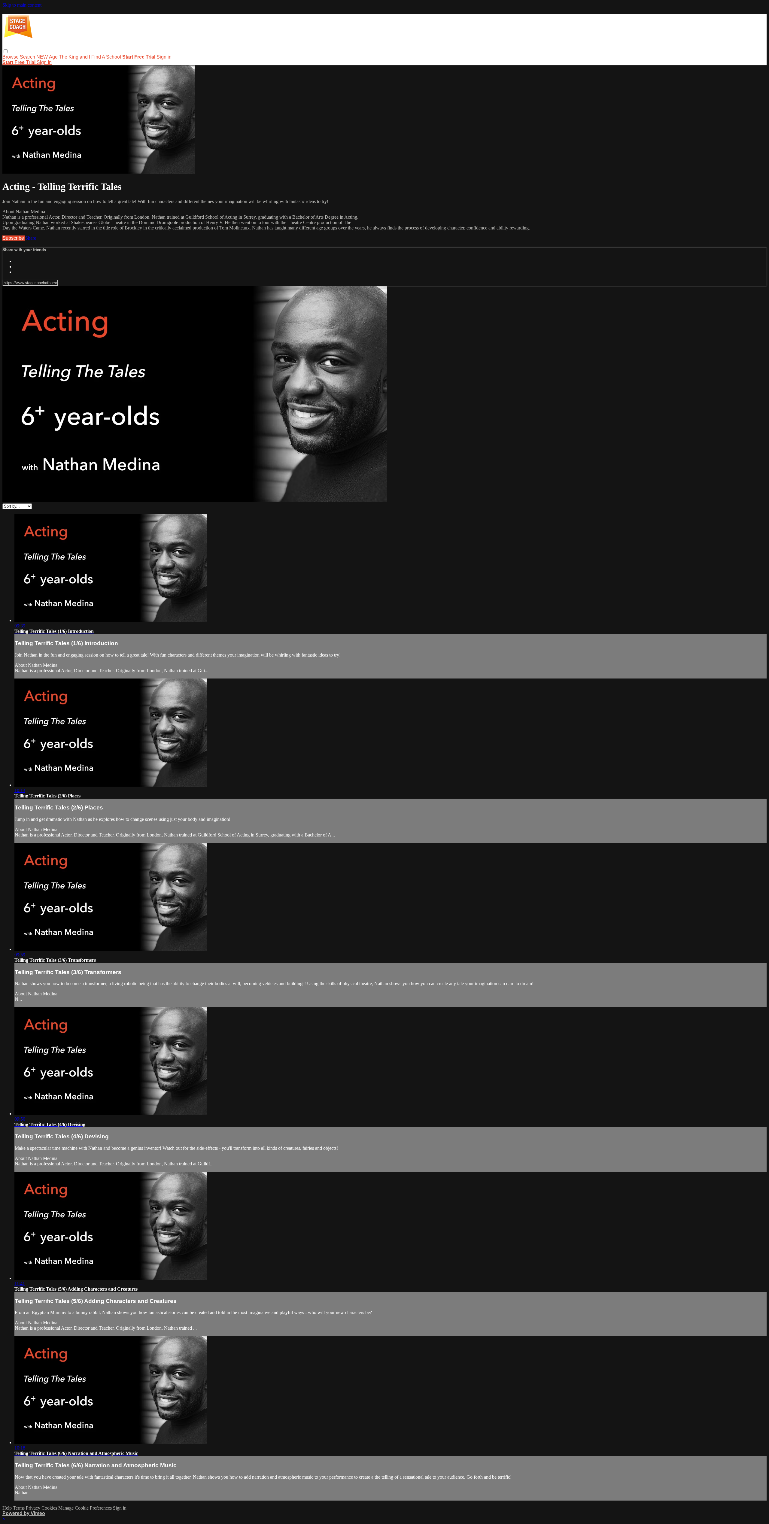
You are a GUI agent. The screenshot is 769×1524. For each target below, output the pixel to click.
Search (28, 56)
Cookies (49, 1507)
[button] (6, 51)
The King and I (74, 56)
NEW (42, 56)
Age (53, 56)
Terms (19, 1507)
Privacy (33, 1507)
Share (30, 238)
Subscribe (13, 238)
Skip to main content (21, 5)
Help (7, 1507)
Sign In (44, 62)
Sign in (164, 56)
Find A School (106, 56)
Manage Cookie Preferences (85, 1507)
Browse (11, 56)
